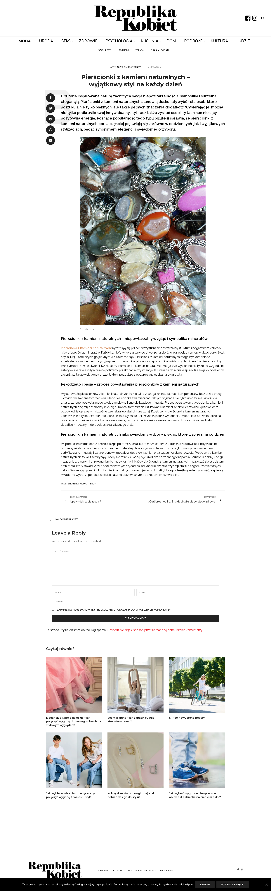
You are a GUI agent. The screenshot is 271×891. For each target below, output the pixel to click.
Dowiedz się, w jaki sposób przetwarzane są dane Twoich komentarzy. (155, 630)
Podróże (193, 41)
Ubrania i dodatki (160, 50)
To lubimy (124, 50)
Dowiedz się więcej (232, 884)
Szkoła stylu (105, 50)
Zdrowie (88, 41)
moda (83, 484)
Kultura (219, 41)
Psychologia (119, 41)
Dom (171, 41)
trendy (91, 484)
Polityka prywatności (142, 870)
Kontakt (118, 870)
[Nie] (266, 884)
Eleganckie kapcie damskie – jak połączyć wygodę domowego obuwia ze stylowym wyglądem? (73, 721)
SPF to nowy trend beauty (187, 717)
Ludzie (243, 41)
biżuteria (73, 484)
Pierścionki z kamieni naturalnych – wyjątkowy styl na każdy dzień (135, 80)
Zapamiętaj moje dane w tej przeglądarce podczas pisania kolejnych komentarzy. (114, 610)
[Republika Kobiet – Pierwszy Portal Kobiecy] (135, 18)
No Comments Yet (66, 519)
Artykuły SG (117, 67)
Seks (66, 41)
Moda (24, 41)
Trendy (140, 50)
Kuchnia (149, 41)
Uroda (46, 41)
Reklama (103, 870)
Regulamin (166, 870)
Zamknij (205, 884)
